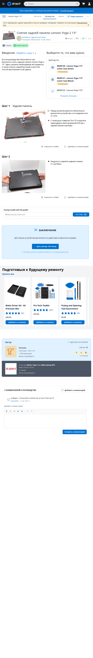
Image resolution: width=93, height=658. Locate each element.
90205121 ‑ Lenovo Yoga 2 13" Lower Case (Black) (70, 79)
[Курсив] (10, 411)
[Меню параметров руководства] (88, 16)
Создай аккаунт (67, 10)
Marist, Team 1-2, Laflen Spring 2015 (41, 365)
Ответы (61, 16)
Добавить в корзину (17, 322)
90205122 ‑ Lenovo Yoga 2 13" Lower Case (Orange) (70, 91)
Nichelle (25, 37)
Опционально (63, 72)
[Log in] (89, 4)
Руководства (49, 16)
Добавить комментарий (76, 207)
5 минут (8, 45)
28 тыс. (70, 38)
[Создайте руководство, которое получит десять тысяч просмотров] (81, 352)
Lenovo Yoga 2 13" (15, 16)
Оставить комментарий (75, 432)
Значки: (83, 347)
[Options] (4, 16)
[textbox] (45, 421)
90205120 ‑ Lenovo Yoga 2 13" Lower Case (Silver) (70, 67)
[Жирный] (6, 411)
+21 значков (84, 356)
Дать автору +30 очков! (46, 246)
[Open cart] (83, 4)
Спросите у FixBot (51, 146)
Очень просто (21, 45)
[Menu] (3, 4)
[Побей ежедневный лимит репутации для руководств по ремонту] (86, 352)
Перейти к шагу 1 (25, 53)
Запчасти (37, 16)
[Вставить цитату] (22, 411)
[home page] (14, 4)
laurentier (14, 401)
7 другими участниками (78, 342)
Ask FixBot (79, 214)
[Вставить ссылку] (18, 411)
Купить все (8, 274)
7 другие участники (37, 37)
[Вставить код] (14, 411)
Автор (8, 342)
